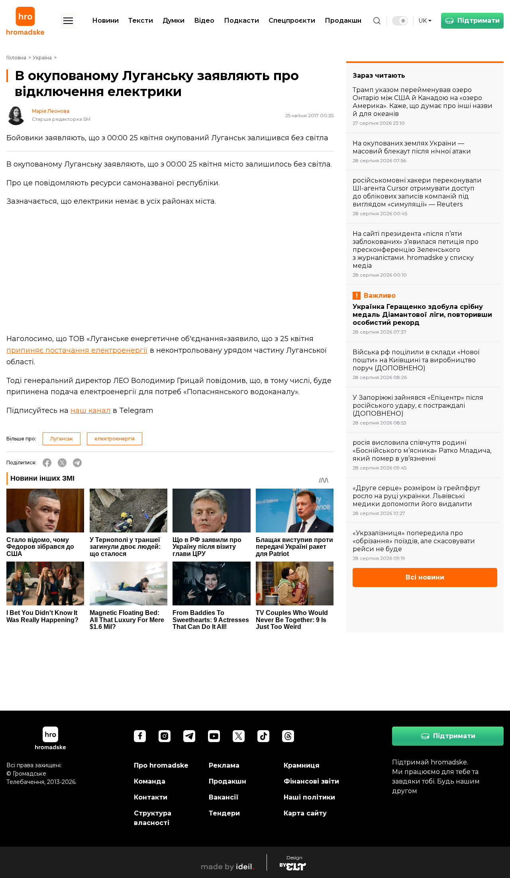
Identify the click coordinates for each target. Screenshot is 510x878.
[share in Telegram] (77, 462)
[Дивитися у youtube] (214, 736)
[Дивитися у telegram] (189, 736)
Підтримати (478, 20)
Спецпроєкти (292, 20)
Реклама (224, 765)
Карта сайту (305, 813)
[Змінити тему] (400, 21)
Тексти (140, 20)
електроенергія (114, 439)
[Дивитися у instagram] (165, 736)
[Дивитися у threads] (288, 736)
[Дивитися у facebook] (140, 736)
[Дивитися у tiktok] (263, 736)
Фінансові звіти (311, 781)
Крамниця (302, 765)
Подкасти (241, 20)
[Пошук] (377, 21)
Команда (149, 781)
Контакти (150, 797)
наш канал (91, 410)
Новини (105, 20)
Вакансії (224, 797)
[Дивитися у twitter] (239, 736)
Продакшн (343, 20)
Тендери (224, 813)
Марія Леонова (50, 111)
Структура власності (152, 818)
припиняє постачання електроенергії (77, 350)
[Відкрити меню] (68, 21)
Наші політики (309, 797)
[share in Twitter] (62, 462)
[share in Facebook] (47, 462)
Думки (173, 20)
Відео (204, 20)
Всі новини (425, 577)
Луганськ (61, 439)
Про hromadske (161, 765)
